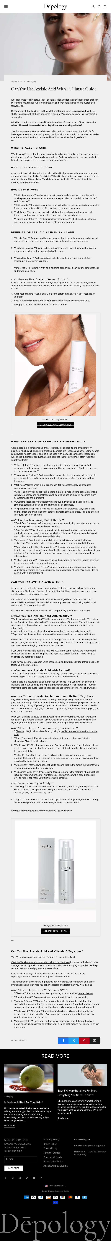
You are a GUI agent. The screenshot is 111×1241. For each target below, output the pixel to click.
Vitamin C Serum (24, 1001)
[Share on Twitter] (74, 1041)
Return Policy (50, 1144)
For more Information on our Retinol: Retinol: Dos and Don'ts (41, 811)
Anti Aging (31, 81)
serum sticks (68, 283)
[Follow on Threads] (19, 1178)
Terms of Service (51, 1153)
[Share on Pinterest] (84, 1041)
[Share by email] (95, 1041)
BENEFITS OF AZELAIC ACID (32, 232)
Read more (9, 1126)
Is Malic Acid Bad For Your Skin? (23, 1103)
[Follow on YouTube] (33, 1178)
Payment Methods (52, 1157)
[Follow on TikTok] (41, 1178)
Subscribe (13, 1168)
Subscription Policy (53, 1161)
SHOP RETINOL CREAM (55, 931)
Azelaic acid (17, 682)
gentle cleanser (85, 993)
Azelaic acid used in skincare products (77, 157)
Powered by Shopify (62, 1191)
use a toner (44, 997)
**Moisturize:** (21, 765)
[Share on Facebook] (63, 1041)
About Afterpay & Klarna (55, 1166)
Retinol (67, 685)
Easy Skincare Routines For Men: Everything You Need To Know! (77, 1093)
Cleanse (20, 731)
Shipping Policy (51, 1140)
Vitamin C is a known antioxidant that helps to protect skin (40, 962)
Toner (19, 738)
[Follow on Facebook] (5, 1178)
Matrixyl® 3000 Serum (59, 654)
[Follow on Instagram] (12, 1178)
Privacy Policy (50, 1148)
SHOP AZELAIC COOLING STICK (55, 425)
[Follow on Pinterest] (26, 1178)
